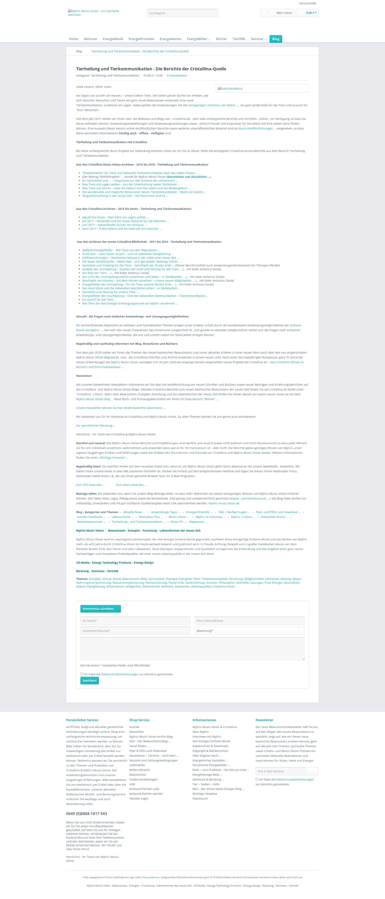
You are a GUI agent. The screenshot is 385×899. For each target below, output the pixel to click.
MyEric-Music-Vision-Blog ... (94, 399)
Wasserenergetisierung (128, 583)
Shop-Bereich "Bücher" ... (202, 399)
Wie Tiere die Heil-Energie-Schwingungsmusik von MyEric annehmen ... (130, 303)
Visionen (211, 583)
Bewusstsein (130, 579)
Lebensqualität (201, 586)
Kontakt (134, 727)
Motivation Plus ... (151, 517)
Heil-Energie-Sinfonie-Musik (211, 741)
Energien (95, 579)
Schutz (106, 579)
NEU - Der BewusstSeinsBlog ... (150, 741)
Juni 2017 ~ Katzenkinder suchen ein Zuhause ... (114, 225)
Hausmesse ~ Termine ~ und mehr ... (154, 755)
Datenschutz (137, 775)
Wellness (167, 586)
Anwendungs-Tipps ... (165, 512)
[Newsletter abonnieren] (312, 771)
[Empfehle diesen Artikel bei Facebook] (306, 593)
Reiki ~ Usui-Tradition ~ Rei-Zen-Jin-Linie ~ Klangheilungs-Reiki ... (220, 772)
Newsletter (136, 732)
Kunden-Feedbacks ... (92, 517)
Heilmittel (242, 583)
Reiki (144, 579)
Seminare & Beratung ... (208, 779)
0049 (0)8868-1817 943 (86, 813)
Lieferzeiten (137, 765)
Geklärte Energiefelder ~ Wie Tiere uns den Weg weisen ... (121, 250)
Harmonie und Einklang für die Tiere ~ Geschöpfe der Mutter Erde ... (128, 265)
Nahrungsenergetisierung (93, 583)
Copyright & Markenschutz (210, 751)
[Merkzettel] (263, 13)
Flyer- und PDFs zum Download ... (278, 512)
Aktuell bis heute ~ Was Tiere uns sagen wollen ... (115, 217)
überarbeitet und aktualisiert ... (188, 177)
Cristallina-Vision (223, 586)
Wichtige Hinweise (204, 794)
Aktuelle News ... (134, 512)
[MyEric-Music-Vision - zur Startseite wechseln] (98, 21)
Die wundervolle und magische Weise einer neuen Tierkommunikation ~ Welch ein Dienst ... (144, 192)
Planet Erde (176, 583)
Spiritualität (156, 579)
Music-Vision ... (179, 517)
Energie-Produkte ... (200, 512)
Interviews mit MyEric (206, 736)
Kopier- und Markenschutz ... (250, 498)
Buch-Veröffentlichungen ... (257, 128)
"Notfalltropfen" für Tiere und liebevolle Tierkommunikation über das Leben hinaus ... (140, 173)
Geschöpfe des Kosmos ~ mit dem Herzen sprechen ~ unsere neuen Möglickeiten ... (138, 280)
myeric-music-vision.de (223, 503)
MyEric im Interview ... (210, 517)
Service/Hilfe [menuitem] (308, 3)
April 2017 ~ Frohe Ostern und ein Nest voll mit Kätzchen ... (122, 229)
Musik (117, 579)
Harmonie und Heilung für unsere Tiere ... (110, 292)
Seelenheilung (195, 583)
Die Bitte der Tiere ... (96, 273)
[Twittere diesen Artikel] (300, 593)
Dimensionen (115, 586)
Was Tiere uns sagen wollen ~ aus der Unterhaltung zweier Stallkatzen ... (131, 184)
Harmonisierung (156, 583)
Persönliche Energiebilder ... (211, 765)
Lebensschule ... (122, 517)
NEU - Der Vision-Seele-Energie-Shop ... (218, 789)
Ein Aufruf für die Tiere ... (99, 299)
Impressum (200, 798)
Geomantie (182, 586)
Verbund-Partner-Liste (144, 789)
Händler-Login (138, 798)
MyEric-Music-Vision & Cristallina (214, 727)
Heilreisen (272, 579)
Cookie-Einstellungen (143, 779)
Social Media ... (139, 746)
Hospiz (296, 579)
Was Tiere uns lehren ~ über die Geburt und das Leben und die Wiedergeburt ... (136, 188)
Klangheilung (96, 586)
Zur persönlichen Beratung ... (96, 425)
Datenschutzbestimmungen (120, 674)
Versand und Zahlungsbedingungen (153, 760)
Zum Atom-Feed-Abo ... (131, 485)
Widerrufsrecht (139, 770)
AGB (132, 784)
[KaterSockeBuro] (262, 88)
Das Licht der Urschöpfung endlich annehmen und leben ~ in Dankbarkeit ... (133, 277)
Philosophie (226, 583)
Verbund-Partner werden (146, 794)
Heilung (285, 579)
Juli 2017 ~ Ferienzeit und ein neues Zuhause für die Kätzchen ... (125, 221)
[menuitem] (182, 15)
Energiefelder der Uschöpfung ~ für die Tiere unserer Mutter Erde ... (128, 284)
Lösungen (256, 583)
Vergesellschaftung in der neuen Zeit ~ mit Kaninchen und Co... (125, 196)
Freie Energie (273, 583)
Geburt (81, 586)
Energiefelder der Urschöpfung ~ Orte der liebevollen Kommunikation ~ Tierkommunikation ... (145, 296)
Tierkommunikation (214, 579)
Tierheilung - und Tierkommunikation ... (138, 522)
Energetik (185, 579)
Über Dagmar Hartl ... (206, 755)
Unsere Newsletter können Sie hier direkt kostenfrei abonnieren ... (121, 408)
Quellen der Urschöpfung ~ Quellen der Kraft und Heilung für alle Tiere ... (132, 269)
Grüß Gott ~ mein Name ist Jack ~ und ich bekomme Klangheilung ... (128, 254)
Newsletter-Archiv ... (275, 517)
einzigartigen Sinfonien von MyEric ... (214, 105)
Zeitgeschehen (254, 579)
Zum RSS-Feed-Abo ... (91, 485)
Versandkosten (151, 877)
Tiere (196, 579)
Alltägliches (133, 586)
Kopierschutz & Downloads (210, 746)
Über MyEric (200, 732)
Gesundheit (291, 583)
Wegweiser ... (198, 522)
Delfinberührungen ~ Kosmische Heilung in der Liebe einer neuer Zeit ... (130, 258)
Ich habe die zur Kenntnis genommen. (128, 674)
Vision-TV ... (178, 522)
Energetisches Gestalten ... (210, 760)
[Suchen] (214, 13)
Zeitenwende (151, 586)
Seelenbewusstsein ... (91, 522)
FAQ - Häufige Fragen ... (234, 512)
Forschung (236, 579)
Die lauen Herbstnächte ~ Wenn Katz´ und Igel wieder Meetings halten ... (131, 261)
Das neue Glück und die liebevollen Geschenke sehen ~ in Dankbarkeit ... (131, 288)
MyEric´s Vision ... (243, 517)
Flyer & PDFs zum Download (148, 751)
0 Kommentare (177, 75)
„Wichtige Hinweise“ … (114, 457)
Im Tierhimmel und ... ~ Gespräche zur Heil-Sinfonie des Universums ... (130, 180)
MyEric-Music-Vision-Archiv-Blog (151, 736)
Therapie (172, 579)
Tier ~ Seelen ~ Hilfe (205, 784)
